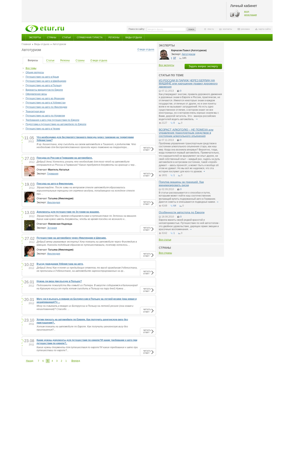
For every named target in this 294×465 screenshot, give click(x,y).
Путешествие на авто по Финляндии (46, 107)
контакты (227, 29)
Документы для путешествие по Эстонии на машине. (68, 211)
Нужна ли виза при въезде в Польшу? (59, 281)
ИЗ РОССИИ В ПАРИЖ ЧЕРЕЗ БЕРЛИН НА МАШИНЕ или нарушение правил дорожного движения (188, 83)
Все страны (165, 253)
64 (174, 205)
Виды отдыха (133, 37)
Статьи (66, 37)
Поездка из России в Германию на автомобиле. (65, 157)
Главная (26, 44)
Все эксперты (166, 65)
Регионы (113, 37)
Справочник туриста (89, 37)
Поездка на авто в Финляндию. (55, 183)
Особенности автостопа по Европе (182, 212)
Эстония (52, 227)
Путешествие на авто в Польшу (44, 85)
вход (246, 11)
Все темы (31, 68)
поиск (191, 29)
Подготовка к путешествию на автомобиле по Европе (56, 124)
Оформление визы (36, 94)
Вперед (75, 360)
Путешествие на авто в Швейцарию (46, 81)
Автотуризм (188, 54)
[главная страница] (44, 28)
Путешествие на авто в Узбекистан (46, 102)
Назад (29, 360)
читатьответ (147, 148)
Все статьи (165, 239)
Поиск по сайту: (137, 29)
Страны (51, 37)
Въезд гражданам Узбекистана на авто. (60, 264)
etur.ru (211, 29)
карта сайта (265, 29)
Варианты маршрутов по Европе (44, 89)
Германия (52, 173)
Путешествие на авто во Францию (45, 98)
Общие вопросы (35, 72)
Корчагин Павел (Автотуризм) (189, 50)
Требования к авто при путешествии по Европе (52, 120)
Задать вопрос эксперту (203, 66)
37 (174, 58)
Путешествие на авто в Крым (42, 76)
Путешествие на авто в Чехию (43, 128)
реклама (245, 29)
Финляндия (53, 202)
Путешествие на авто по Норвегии (45, 115)
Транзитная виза (35, 111)
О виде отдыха (145, 49)
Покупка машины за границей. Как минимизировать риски (181, 183)
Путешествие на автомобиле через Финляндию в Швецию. (71, 238)
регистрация (250, 15)
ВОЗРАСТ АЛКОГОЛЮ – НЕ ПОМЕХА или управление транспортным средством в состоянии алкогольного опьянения (186, 132)
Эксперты (35, 37)
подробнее (196, 119)
